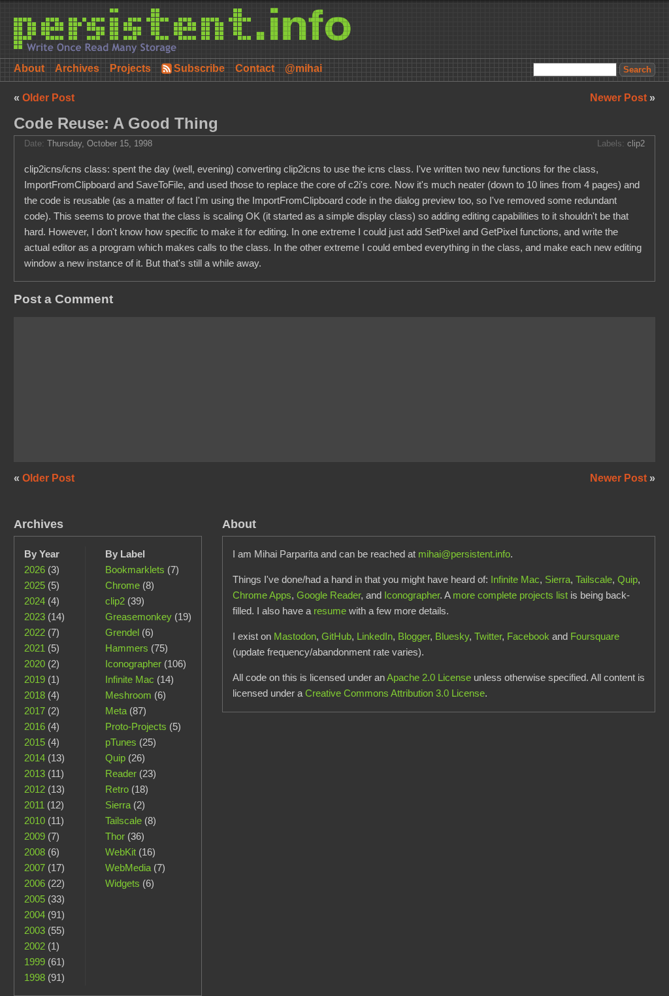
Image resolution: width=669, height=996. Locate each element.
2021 (34, 648)
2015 (34, 742)
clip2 (636, 143)
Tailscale (123, 820)
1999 (34, 961)
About (29, 68)
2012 (34, 789)
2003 (34, 930)
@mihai (303, 68)
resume (330, 610)
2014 (34, 757)
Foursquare (594, 636)
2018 (34, 695)
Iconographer (133, 663)
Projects (130, 68)
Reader (121, 773)
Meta (116, 710)
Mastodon (295, 636)
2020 (34, 663)
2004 (34, 914)
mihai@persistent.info (464, 553)
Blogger (414, 636)
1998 (34, 977)
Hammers (126, 648)
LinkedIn (375, 636)
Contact (254, 68)
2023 (34, 616)
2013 (34, 773)
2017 (34, 710)
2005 (34, 899)
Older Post (48, 97)
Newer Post (619, 97)
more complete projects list (510, 595)
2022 (34, 632)
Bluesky (452, 636)
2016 (34, 726)
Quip (115, 757)
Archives (77, 68)
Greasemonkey (138, 616)
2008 (34, 851)
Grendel (122, 632)
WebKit (120, 851)
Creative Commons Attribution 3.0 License (395, 693)
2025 (34, 585)
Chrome (122, 585)
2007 (34, 867)
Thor (115, 836)
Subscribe (199, 68)
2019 (34, 679)
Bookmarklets (135, 569)
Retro (117, 789)
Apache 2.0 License (429, 677)
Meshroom (128, 695)
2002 (34, 946)
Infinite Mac (129, 679)
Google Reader (329, 595)
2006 (34, 883)
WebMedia (128, 867)
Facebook (528, 636)
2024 (34, 600)
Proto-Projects (136, 726)
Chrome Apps (262, 595)
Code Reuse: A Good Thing (116, 123)
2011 (34, 804)
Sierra (118, 804)
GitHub (336, 636)
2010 (34, 820)
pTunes (121, 742)
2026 (34, 569)
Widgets (122, 883)
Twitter (488, 636)
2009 (34, 836)
